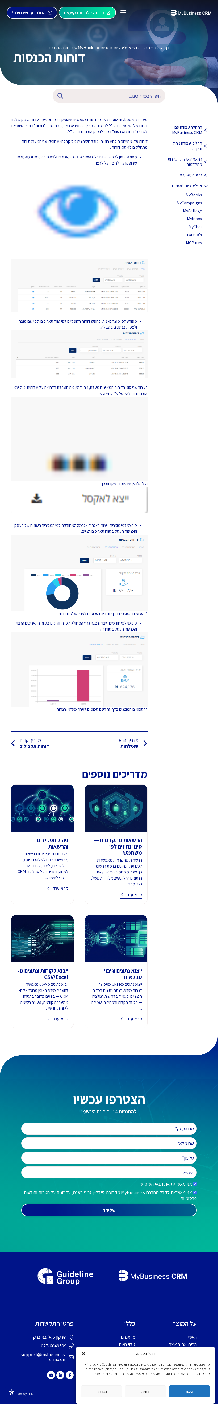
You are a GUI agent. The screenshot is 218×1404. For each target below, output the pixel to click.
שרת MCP (194, 243)
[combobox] (118, 96)
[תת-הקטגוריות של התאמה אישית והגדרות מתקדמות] (206, 162)
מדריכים (143, 47)
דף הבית (162, 47)
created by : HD (22, 1394)
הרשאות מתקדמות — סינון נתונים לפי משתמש (118, 846)
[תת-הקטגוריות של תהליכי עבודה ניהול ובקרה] (206, 146)
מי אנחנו (128, 1337)
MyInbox (194, 219)
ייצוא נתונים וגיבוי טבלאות (123, 974)
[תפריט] (123, 12)
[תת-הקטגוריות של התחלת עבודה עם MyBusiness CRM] (206, 130)
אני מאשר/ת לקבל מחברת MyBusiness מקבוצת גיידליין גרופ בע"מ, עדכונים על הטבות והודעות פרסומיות (110, 1195)
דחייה (145, 1391)
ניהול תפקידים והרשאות (52, 843)
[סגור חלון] (83, 1353)
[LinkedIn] (60, 1375)
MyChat (195, 227)
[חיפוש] (59, 96)
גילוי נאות (127, 1344)
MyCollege (192, 211)
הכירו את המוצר (183, 1344)
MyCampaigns (189, 203)
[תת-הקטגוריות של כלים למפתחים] (206, 175)
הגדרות (101, 1391)
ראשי (192, 1337)
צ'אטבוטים (194, 235)
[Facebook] (70, 1375)
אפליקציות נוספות (115, 47)
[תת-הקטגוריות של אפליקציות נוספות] (206, 186)
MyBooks (86, 47)
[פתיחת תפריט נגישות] (11, 1392)
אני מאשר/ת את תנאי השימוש (166, 1184)
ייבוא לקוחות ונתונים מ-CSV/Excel (43, 974)
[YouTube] (51, 1375)
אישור (189, 1391)
